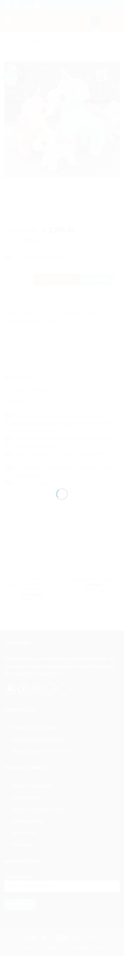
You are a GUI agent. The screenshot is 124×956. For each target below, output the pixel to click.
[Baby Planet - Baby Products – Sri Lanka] (62, 470)
